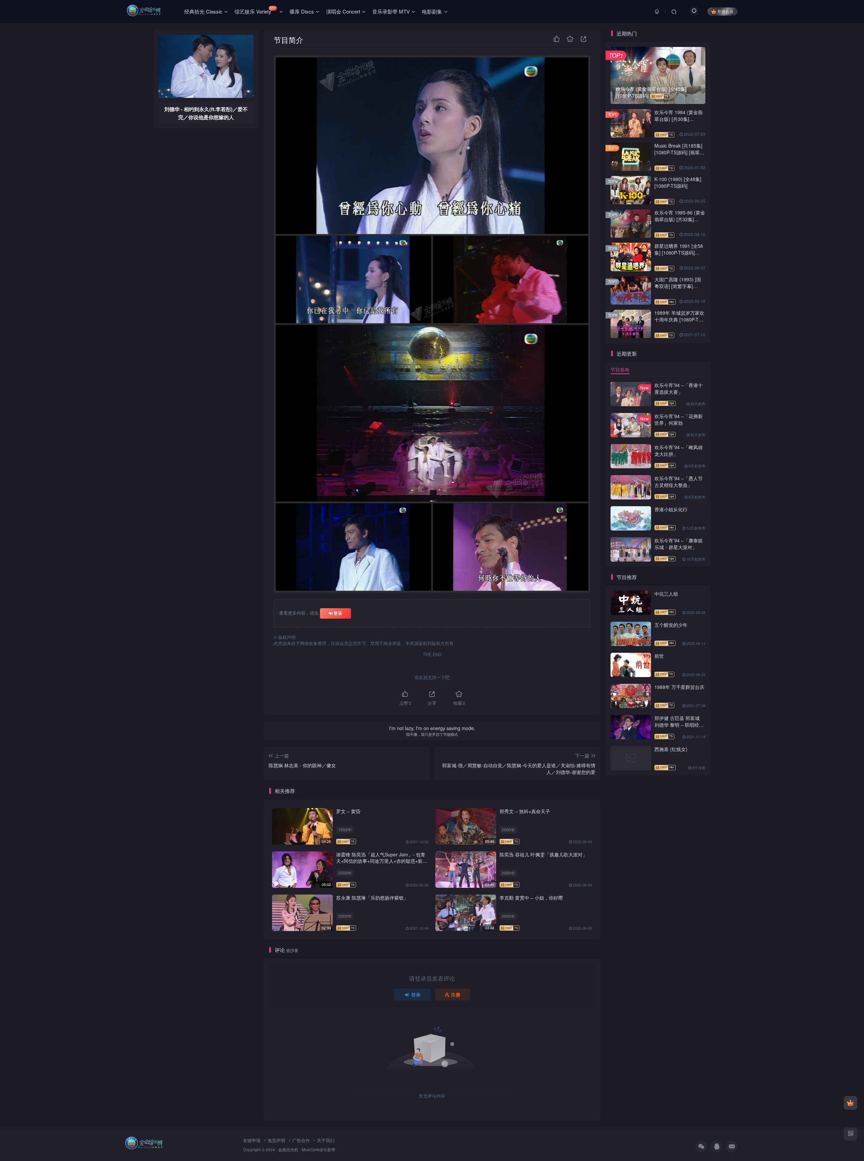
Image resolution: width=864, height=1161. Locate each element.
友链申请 (252, 1140)
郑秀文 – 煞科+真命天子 (525, 811)
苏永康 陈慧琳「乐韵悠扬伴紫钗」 (372, 897)
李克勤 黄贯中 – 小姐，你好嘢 (531, 897)
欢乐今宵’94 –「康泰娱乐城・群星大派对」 (678, 543)
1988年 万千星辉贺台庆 (679, 686)
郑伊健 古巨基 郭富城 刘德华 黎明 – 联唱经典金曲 (679, 724)
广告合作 (301, 1140)
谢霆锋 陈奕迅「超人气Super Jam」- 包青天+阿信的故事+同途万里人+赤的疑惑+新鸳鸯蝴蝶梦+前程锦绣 (381, 861)
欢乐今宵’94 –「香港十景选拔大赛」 (678, 388)
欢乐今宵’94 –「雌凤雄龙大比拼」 (678, 450)
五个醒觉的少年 (670, 624)
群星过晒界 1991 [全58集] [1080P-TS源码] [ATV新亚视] (678, 252)
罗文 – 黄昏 (348, 811)
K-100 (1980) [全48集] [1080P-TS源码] (677, 182)
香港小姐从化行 (670, 509)
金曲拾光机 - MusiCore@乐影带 (306, 1149)
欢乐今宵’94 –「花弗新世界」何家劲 (678, 419)
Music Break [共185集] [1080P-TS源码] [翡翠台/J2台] (678, 152)
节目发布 (620, 369)
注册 (455, 994)
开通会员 (725, 11)
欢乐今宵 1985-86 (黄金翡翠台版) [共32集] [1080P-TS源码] (679, 219)
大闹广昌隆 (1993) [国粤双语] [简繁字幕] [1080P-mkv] (677, 286)
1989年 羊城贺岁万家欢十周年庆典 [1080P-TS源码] (679, 319)
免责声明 (276, 1140)
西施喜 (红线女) (670, 749)
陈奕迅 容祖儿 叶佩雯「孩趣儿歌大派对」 (543, 854)
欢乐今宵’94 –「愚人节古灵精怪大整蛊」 (678, 481)
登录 (337, 613)
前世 (659, 655)
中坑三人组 (666, 593)
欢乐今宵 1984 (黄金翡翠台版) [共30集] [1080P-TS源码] (678, 119)
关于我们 (325, 1140)
